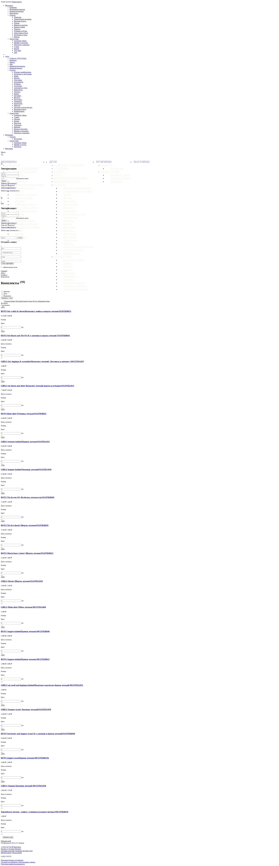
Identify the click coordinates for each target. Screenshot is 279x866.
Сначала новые (9, 301)
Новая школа (17, 2)
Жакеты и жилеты (21, 25)
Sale (15, 52)
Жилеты (17, 98)
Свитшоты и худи (21, 88)
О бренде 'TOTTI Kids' (18, 58)
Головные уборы (20, 41)
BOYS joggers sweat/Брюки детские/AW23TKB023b (25, 758)
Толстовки (18, 86)
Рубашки (17, 84)
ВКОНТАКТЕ (6, 853)
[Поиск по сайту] (2, 155)
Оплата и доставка (8, 849)
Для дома (17, 51)
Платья (17, 23)
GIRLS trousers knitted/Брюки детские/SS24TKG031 (25, 441)
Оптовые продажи (8, 851)
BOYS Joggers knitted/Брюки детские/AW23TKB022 (25, 659)
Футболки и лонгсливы (23, 74)
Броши (16, 49)
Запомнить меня (22, 178)
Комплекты (14, 13)
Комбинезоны (19, 111)
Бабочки (17, 127)
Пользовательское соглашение (12, 860)
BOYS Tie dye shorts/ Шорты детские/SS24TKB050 (24, 525)
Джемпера (18, 101)
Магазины (9, 149)
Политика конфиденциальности (13, 864)
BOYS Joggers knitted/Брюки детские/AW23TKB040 (25, 631)
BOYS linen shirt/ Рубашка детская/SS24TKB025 (23, 413)
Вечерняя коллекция (17, 9)
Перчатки (18, 147)
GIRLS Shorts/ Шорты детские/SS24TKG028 (22, 581)
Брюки (16, 94)
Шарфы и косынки (21, 43)
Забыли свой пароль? (9, 183)
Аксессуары (14, 39)
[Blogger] (11, 193)
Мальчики (7, 296)
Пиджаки (17, 96)
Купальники (19, 82)
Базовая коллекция (17, 11)
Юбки (16, 76)
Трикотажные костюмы (23, 19)
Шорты (17, 37)
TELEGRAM (17, 853)
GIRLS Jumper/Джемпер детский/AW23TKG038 (23, 786)
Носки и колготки (21, 129)
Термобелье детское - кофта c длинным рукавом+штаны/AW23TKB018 (34, 812)
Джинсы (17, 29)
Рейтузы (17, 105)
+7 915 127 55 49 (7, 847)
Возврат (18, 849)
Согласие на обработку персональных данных (18, 862)
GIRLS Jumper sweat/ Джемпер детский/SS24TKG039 (26, 709)
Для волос (18, 125)
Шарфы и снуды (20, 145)
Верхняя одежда (20, 21)
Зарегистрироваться (8, 188)
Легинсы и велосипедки (23, 107)
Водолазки (18, 100)
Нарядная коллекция (17, 66)
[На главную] (2, 164)
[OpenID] (14, 193)
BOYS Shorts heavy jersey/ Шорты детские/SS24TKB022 (27, 553)
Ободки (17, 119)
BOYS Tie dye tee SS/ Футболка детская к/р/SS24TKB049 (27, 497)
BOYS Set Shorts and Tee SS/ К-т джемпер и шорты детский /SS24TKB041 (35, 335)
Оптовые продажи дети (24, 851)
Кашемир (13, 7)
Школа (12, 62)
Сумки (16, 47)
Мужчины (9, 135)
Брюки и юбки (19, 27)
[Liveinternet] (8, 193)
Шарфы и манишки (21, 131)
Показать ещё (8, 837)
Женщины (9, 5)
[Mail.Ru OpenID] (5, 193)
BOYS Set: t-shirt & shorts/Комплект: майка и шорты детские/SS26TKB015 (36, 311)
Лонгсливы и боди (21, 33)
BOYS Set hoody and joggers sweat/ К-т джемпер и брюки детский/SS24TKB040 (38, 734)
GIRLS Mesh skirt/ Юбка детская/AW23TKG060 (23, 607)
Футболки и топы (21, 35)
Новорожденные (16, 68)
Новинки (13, 60)
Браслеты (17, 123)
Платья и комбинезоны (22, 72)
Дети (7, 56)
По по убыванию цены (41, 301)
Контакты (17, 847)
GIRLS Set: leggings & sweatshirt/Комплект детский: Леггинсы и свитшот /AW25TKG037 (42, 361)
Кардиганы (18, 103)
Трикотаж (18, 17)
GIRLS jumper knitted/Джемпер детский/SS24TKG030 (26, 469)
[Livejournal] (2, 193)
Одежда (13, 15)
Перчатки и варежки (22, 45)
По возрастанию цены (24, 301)
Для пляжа (18, 80)
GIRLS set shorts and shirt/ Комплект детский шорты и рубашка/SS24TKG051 (37, 386)
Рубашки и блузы (20, 31)
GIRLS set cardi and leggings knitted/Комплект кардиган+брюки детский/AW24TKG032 (42, 685)
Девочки (6, 291)
